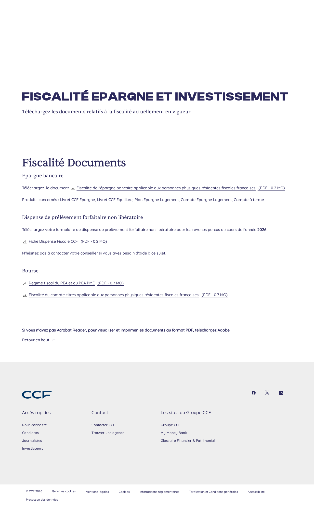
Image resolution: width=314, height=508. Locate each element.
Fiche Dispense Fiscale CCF (68, 241)
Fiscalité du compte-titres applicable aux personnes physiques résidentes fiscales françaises (128, 294)
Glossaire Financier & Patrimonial (188, 440)
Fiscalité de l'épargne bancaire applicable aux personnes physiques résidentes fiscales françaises (181, 187)
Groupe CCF (170, 425)
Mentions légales (97, 492)
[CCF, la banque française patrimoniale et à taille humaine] (37, 395)
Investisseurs (32, 448)
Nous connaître (34, 425)
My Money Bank (174, 433)
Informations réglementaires (159, 492)
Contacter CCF (103, 425)
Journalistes (32, 440)
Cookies (124, 492)
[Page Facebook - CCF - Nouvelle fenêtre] (254, 393)
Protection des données (42, 499)
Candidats (30, 433)
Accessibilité (256, 492)
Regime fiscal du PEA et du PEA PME (76, 282)
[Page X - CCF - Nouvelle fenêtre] (267, 393)
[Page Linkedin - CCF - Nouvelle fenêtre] (281, 393)
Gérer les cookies (64, 491)
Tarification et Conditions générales (213, 492)
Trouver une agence (108, 433)
